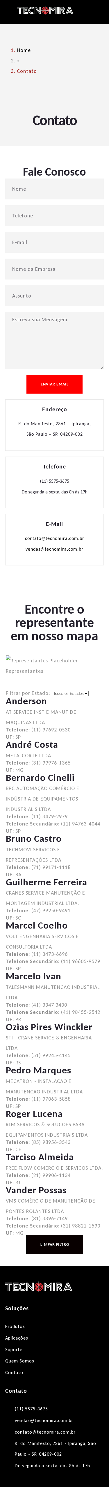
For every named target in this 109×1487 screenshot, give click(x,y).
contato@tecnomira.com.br (54, 538)
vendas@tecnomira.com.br (54, 549)
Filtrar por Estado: (28, 693)
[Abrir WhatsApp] (94, 1472)
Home (24, 50)
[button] (94, 12)
